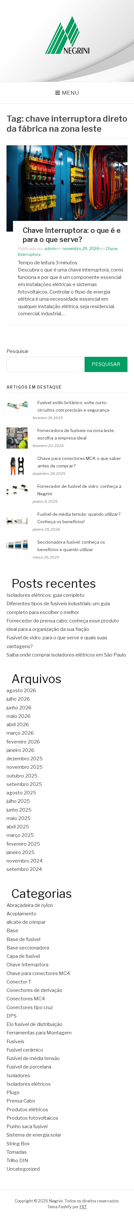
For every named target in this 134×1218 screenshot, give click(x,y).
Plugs (13, 1092)
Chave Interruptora (27, 965)
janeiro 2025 (20, 852)
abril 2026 (18, 725)
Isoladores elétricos (29, 1084)
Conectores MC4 (26, 999)
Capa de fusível (23, 956)
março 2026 (20, 733)
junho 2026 (19, 708)
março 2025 (20, 835)
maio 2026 (19, 716)
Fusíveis (15, 1041)
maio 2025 (19, 818)
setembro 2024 (24, 869)
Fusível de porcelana (29, 1067)
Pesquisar (18, 351)
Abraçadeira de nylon (30, 905)
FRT (83, 1206)
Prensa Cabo (21, 1101)
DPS (12, 1016)
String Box (18, 1144)
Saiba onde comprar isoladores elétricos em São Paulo (66, 655)
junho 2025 (19, 810)
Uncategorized (23, 1169)
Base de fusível (23, 939)
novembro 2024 (25, 861)
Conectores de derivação (34, 990)
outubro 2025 (22, 776)
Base (12, 931)
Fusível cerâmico (25, 1050)
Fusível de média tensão (33, 1058)
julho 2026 (18, 699)
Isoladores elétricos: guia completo (46, 595)
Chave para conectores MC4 (38, 973)
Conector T (19, 982)
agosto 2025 (21, 793)
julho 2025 (18, 801)
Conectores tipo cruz (30, 1007)
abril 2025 (18, 827)
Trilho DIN (17, 1161)
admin (50, 248)
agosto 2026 (21, 690)
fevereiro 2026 (23, 742)
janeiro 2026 (20, 750)
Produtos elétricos (27, 1110)
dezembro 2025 (25, 759)
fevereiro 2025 (23, 844)
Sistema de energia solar (34, 1135)
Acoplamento (21, 914)
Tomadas (17, 1152)
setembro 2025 (24, 784)
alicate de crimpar (26, 922)
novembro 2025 (25, 767)
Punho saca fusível (27, 1126)
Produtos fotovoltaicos (32, 1118)
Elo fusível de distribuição (34, 1024)
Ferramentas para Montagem (39, 1033)
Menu (70, 93)
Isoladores (18, 1076)
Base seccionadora (28, 948)
